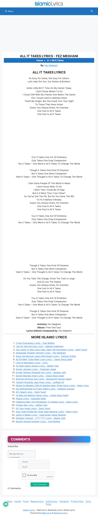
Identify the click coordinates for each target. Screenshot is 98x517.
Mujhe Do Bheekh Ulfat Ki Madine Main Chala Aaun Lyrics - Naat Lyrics (52, 385)
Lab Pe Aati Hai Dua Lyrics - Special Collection (40, 346)
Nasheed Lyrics (60, 513)
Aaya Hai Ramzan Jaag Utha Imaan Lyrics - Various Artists (46, 356)
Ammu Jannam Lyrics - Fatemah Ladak (36, 369)
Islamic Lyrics (29, 510)
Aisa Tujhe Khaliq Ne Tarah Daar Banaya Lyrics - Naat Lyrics (47, 411)
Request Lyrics (37, 501)
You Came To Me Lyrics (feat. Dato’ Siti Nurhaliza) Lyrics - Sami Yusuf (51, 349)
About (9, 501)
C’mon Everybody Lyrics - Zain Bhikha (35, 343)
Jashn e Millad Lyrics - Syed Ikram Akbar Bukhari (41, 415)
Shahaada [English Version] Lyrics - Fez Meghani (41, 353)
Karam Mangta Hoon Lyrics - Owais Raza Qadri (40, 376)
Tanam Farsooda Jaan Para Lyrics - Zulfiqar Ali (40, 382)
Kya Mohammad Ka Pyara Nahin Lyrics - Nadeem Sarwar (45, 389)
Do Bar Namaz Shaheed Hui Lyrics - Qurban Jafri (41, 372)
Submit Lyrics (52, 501)
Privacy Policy (77, 501)
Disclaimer (64, 501)
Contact (17, 501)
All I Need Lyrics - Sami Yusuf (31, 392)
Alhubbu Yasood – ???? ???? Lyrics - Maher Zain (40, 418)
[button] (91, 11)
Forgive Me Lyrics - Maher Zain (31, 405)
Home (39, 60)
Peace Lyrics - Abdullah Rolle (31, 398)
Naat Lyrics (46, 513)
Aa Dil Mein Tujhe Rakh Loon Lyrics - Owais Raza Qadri (44, 359)
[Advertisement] (49, 34)
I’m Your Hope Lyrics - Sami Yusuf (33, 408)
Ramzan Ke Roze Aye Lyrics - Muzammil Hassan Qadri (43, 379)
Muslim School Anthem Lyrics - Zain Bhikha (38, 421)
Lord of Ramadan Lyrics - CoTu (32, 362)
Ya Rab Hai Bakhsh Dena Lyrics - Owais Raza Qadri (42, 395)
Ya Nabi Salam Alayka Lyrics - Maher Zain (37, 366)
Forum (26, 501)
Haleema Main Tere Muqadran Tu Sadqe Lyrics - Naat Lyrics (47, 402)
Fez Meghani (51, 65)
